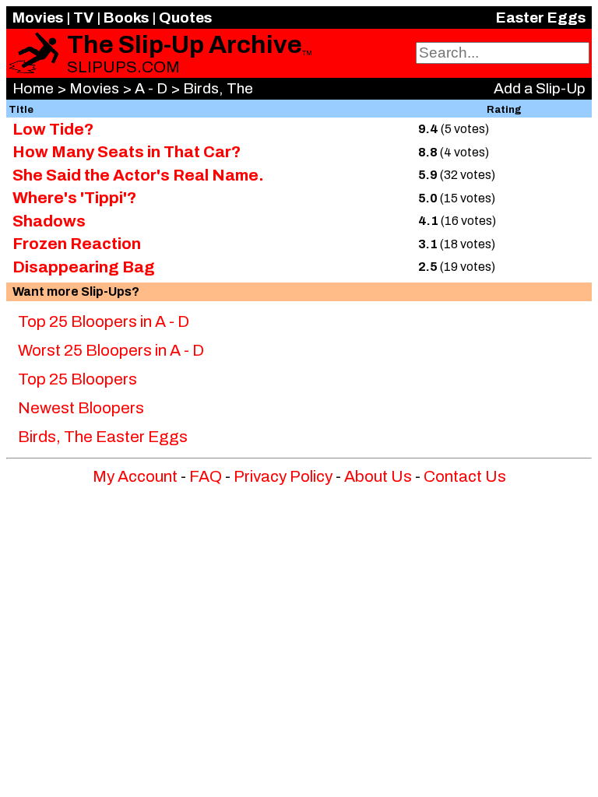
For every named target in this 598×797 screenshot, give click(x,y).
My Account (135, 476)
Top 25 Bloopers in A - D (103, 321)
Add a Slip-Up (540, 88)
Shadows (49, 221)
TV (83, 17)
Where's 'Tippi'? (74, 197)
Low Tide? (52, 129)
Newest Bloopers (81, 407)
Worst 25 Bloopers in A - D (111, 350)
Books (126, 17)
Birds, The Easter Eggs (103, 436)
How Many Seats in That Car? (126, 151)
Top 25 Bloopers (77, 379)
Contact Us (465, 476)
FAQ (205, 476)
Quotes (185, 17)
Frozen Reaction (76, 243)
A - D (151, 88)
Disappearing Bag (83, 267)
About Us (378, 476)
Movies (37, 17)
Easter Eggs (541, 17)
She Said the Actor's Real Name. (138, 175)
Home (33, 88)
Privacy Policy (283, 476)
